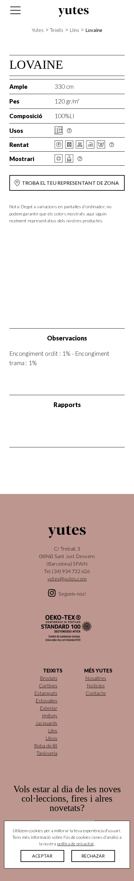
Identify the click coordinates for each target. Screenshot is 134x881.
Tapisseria (46, 753)
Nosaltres (95, 678)
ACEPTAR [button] (42, 855)
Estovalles (46, 700)
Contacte (96, 693)
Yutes (73, 12)
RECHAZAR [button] (93, 855)
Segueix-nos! (72, 594)
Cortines (48, 685)
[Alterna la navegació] (15, 12)
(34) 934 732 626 (71, 571)
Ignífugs (49, 715)
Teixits (56, 30)
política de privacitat (75, 843)
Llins (74, 30)
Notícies (96, 685)
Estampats (45, 693)
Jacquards (46, 723)
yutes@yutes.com (67, 578)
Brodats (48, 678)
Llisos (51, 738)
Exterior (48, 708)
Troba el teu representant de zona (70, 183)
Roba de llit (45, 745)
